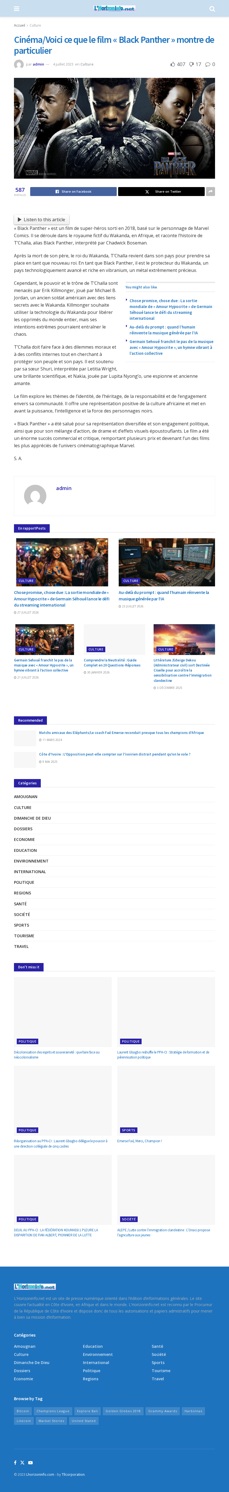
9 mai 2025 (50, 762)
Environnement (31, 861)
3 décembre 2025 (169, 688)
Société (22, 914)
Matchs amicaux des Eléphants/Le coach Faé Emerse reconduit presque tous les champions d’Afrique (121, 732)
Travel (21, 946)
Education (25, 850)
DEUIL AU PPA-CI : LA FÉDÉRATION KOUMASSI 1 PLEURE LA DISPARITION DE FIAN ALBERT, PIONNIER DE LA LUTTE (56, 1232)
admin (38, 64)
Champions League (53, 1411)
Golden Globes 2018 (123, 1411)
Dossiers (23, 828)
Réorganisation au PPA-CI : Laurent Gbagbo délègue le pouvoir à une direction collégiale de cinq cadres (61, 1143)
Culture (35, 25)
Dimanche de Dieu (32, 818)
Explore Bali (87, 1411)
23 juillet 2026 (132, 606)
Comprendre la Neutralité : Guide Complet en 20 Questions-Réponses (112, 663)
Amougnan (25, 796)
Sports (21, 925)
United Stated (84, 1421)
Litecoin (24, 1421)
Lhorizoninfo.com (40, 1474)
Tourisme (24, 935)
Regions (22, 893)
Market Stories (51, 1421)
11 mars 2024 (52, 740)
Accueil (19, 25)
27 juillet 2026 (27, 612)
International (30, 871)
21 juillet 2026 (27, 677)
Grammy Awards (162, 1411)
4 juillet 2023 (63, 64)
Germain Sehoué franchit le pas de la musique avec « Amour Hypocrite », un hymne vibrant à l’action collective (171, 347)
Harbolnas (193, 1411)
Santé (20, 903)
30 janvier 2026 (98, 672)
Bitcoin (23, 1411)
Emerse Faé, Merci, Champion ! (139, 1141)
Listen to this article (44, 219)
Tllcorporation (73, 1474)
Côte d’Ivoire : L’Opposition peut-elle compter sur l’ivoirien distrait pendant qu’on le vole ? (114, 754)
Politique (24, 882)
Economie (24, 839)
